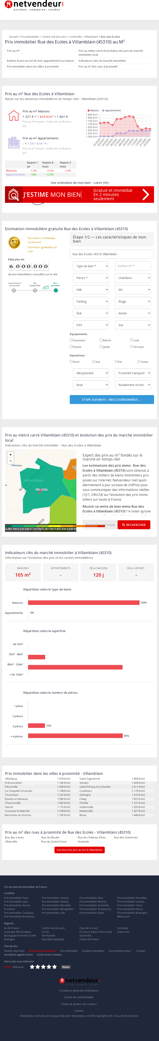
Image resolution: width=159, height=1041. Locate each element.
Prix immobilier (30, 36)
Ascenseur (78, 340)
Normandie (48, 935)
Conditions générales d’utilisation (78, 990)
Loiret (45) (75, 36)
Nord (75, 362)
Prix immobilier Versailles (132, 898)
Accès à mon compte (49, 954)
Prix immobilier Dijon (92, 913)
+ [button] (11, 455)
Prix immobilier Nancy (130, 909)
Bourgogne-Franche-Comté (20, 935)
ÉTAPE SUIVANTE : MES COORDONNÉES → (111, 399)
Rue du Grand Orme (54, 841)
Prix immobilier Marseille (56, 905)
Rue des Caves (14, 837)
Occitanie (122, 928)
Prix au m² (13, 51)
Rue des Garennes (126, 837)
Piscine (76, 347)
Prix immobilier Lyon (16, 901)
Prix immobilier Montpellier (58, 909)
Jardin (106, 347)
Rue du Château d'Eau (92, 837)
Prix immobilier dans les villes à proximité (33, 66)
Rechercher (136, 525)
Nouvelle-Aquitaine (53, 939)
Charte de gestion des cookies (78, 1004)
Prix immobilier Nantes (55, 901)
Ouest (144, 362)
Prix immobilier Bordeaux (19, 916)
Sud (97, 362)
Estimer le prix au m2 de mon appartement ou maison (40, 61)
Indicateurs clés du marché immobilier (102, 61)
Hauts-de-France (89, 939)
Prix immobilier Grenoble (94, 905)
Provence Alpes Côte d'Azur (96, 932)
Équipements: (79, 334)
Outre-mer (123, 932)
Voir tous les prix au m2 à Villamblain (79, 850)
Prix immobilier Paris (16, 898)
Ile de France (11, 928)
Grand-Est (85, 935)
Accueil (13, 36)
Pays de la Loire (89, 928)
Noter (66, 967)
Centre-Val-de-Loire (54, 36)
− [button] (11, 461)
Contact (140, 951)
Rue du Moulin (50, 837)
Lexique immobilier (93, 951)
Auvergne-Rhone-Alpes (17, 932)
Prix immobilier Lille (53, 913)
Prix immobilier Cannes (130, 901)
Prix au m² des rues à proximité (98, 66)
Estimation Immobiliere (42, 951)
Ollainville (11, 841)
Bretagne (9, 939)
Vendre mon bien (14, 951)
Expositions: (77, 355)
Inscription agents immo (18, 954)
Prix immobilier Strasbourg (95, 909)
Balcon (106, 340)
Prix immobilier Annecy (55, 898)
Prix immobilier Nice (91, 898)
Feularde (83, 841)
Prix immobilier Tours (129, 905)
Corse (45, 932)
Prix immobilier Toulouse (19, 913)
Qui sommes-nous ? (120, 951)
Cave (136, 340)
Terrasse (138, 347)
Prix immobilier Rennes (93, 901)
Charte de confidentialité (78, 997)
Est (120, 362)
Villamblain (91, 36)
